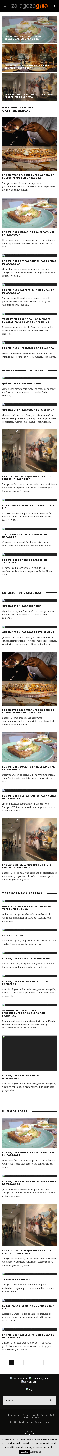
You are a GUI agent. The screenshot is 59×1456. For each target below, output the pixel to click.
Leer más (35, 1451)
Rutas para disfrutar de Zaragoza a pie (28, 506)
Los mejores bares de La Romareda (26, 958)
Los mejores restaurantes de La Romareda (25, 982)
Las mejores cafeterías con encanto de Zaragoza (28, 291)
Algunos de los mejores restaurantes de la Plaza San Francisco (23, 1013)
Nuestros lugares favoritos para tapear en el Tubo (26, 907)
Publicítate (31, 1417)
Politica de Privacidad (39, 1415)
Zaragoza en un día (16, 1279)
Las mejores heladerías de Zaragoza (28, 348)
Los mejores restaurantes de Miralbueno (23, 1077)
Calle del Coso (12, 935)
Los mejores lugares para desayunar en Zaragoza (28, 233)
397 (38, 1363)
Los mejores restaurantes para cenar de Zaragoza (29, 262)
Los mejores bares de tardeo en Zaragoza (24, 561)
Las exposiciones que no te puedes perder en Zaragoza (26, 477)
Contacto (14, 1415)
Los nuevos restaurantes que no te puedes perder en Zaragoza (28, 176)
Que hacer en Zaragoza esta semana (28, 409)
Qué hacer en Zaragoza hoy (22, 383)
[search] (51, 1400)
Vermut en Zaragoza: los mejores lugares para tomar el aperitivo (26, 320)
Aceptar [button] (24, 1451)
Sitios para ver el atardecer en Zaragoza (24, 535)
